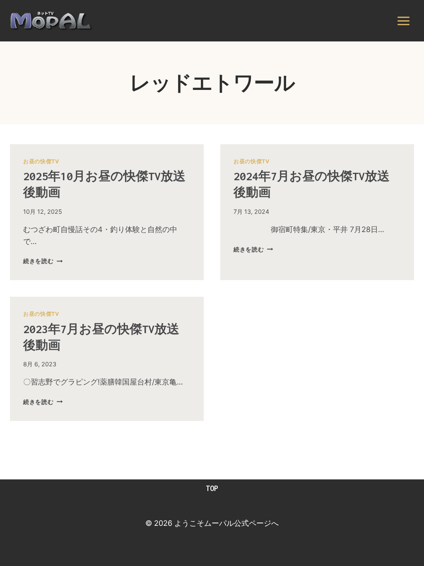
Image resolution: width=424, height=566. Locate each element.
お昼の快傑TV (41, 161)
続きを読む (43, 260)
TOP (212, 488)
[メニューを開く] (403, 20)
